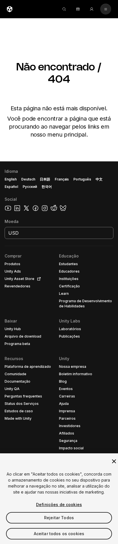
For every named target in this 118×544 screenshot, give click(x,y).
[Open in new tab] (37, 279)
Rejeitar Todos (59, 517)
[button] (59, 352)
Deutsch (28, 179)
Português (82, 179)
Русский (30, 186)
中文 (99, 179)
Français (62, 179)
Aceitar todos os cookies (59, 533)
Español (11, 186)
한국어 (47, 186)
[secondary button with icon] (105, 9)
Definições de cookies (59, 504)
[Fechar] (114, 461)
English (11, 179)
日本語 (45, 179)
